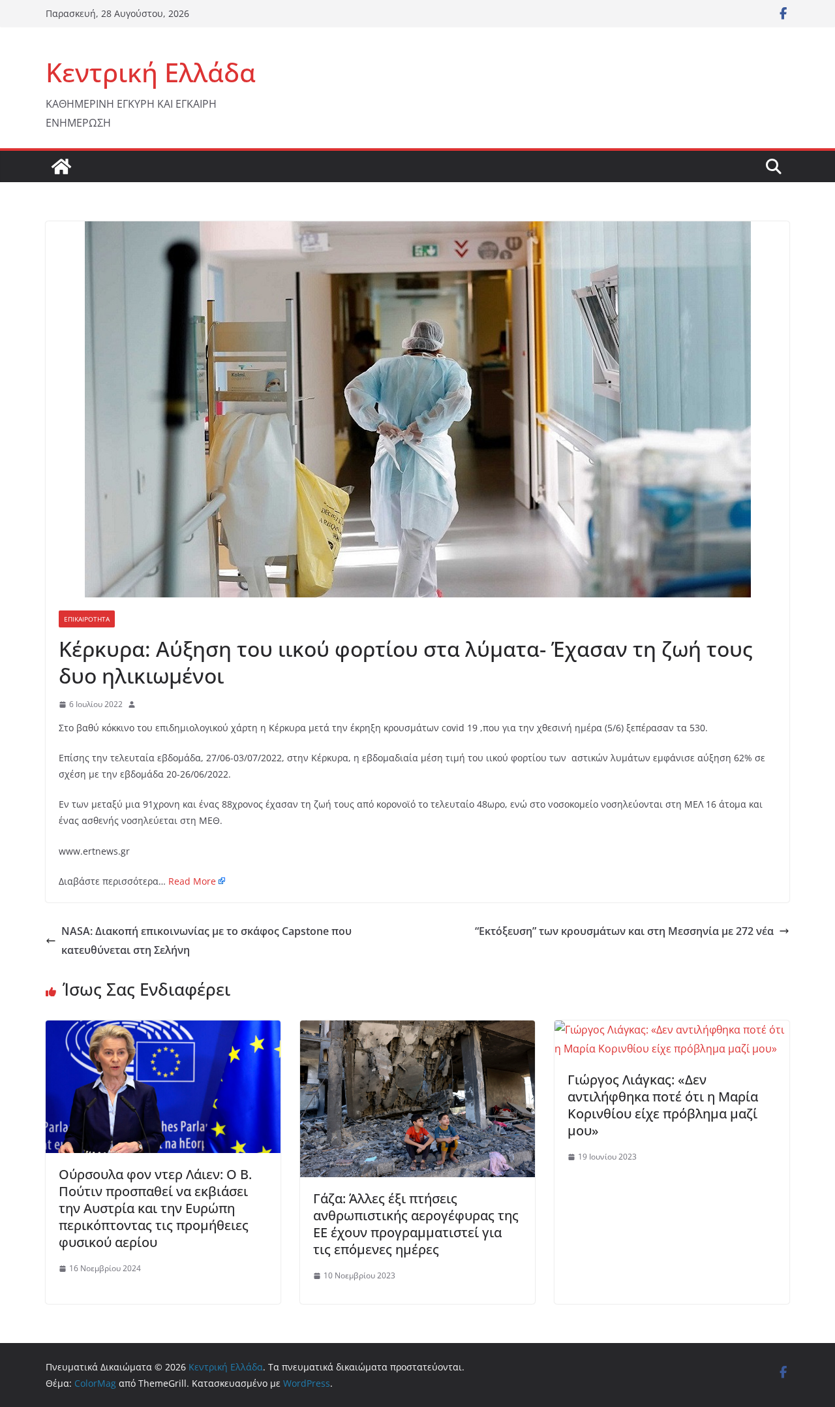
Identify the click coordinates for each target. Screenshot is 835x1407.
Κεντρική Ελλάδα (151, 72)
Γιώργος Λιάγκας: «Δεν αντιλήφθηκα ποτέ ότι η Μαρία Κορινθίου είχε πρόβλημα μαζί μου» (663, 1105)
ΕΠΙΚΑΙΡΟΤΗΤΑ (87, 619)
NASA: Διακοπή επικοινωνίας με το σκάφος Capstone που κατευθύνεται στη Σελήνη (206, 940)
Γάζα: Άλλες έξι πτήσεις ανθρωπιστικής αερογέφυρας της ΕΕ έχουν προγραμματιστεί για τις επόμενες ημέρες (416, 1224)
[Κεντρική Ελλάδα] (61, 166)
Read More (192, 881)
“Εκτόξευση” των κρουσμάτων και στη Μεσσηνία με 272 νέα (624, 931)
